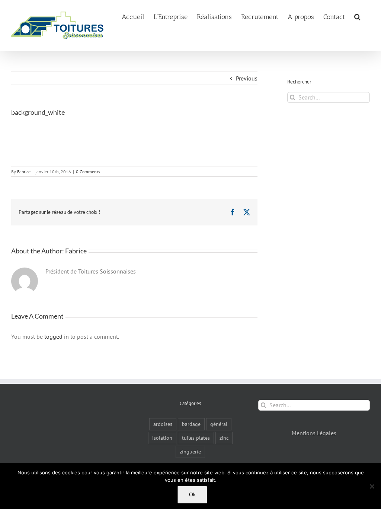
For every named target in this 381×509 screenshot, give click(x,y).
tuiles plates (196, 437)
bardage (191, 423)
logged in (56, 336)
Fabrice (24, 171)
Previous (246, 78)
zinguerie (190, 451)
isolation (162, 437)
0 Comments (88, 171)
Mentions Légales (314, 433)
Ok (192, 494)
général (218, 423)
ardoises (162, 423)
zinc (224, 437)
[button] (357, 16)
